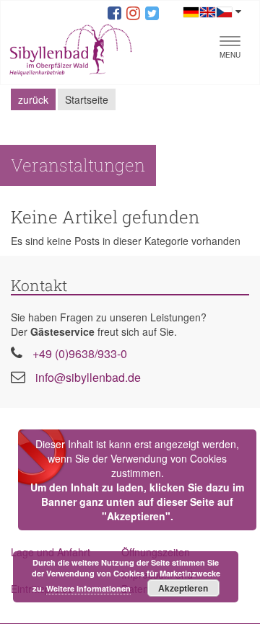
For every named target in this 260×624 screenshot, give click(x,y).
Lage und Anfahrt (50, 552)
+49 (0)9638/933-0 (79, 353)
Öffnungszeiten (155, 552)
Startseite (86, 99)
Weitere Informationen (88, 588)
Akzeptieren (183, 587)
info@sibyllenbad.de (88, 377)
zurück (33, 99)
